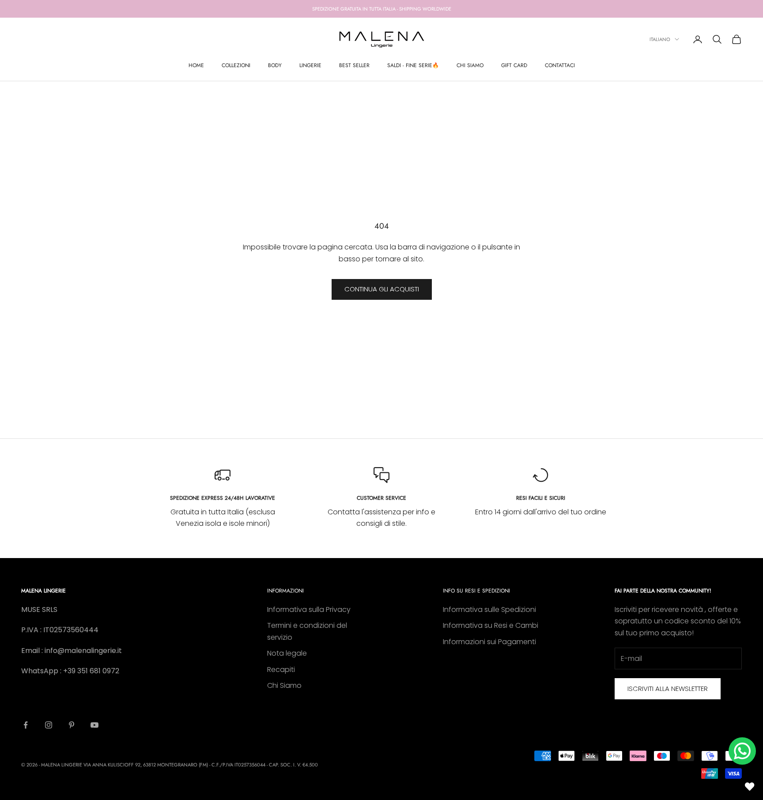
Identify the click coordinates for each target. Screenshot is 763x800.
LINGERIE (310, 65)
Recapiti (281, 669)
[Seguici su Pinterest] (71, 725)
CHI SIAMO (470, 65)
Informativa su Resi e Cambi (490, 625)
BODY (275, 65)
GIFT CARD (514, 65)
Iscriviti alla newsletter (667, 688)
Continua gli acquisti (381, 289)
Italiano (660, 39)
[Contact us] (742, 751)
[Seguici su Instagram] (48, 725)
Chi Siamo (284, 685)
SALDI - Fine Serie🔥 (413, 65)
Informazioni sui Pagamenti (489, 642)
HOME (196, 65)
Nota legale (287, 653)
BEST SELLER (354, 65)
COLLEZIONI (236, 65)
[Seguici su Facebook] (25, 725)
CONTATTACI (560, 65)
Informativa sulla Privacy (309, 609)
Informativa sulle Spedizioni (489, 609)
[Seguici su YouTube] (94, 725)
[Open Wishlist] (750, 787)
